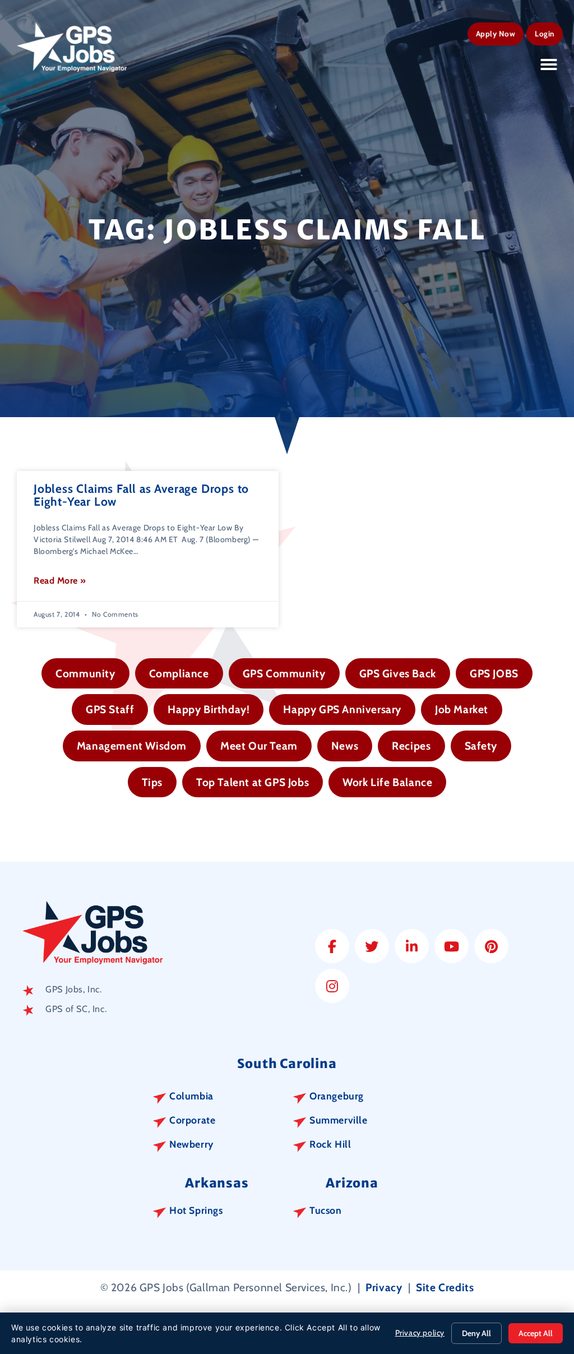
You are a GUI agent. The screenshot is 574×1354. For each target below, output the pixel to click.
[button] (549, 64)
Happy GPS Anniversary (342, 709)
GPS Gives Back (397, 673)
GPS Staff (110, 709)
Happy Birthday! (208, 709)
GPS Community (284, 673)
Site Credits (445, 1287)
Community (85, 673)
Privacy (383, 1287)
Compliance (179, 673)
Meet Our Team (259, 745)
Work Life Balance (387, 782)
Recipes (411, 745)
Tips (152, 782)
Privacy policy (420, 1333)
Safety (481, 745)
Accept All (536, 1333)
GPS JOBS (494, 673)
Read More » (60, 580)
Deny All (476, 1333)
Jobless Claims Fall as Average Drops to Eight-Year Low (141, 495)
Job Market (461, 709)
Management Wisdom (132, 745)
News (344, 745)
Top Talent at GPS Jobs (252, 782)
